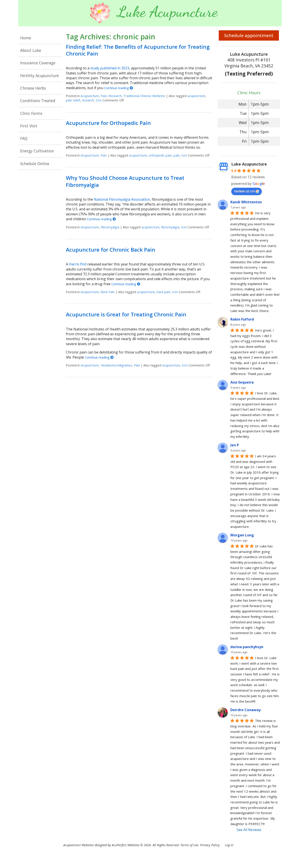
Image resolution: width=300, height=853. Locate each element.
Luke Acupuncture (249, 164)
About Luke (30, 50)
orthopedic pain (160, 155)
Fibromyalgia (110, 227)
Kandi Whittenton (246, 202)
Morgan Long (242, 535)
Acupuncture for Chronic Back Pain (110, 249)
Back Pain (108, 292)
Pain (104, 96)
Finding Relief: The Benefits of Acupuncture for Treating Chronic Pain (138, 50)
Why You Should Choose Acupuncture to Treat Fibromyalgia (125, 181)
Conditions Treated (37, 100)
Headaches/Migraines (116, 365)
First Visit (28, 125)
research (88, 100)
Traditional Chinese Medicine (144, 96)
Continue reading (117, 88)
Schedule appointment (248, 35)
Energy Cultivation (37, 150)
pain (176, 155)
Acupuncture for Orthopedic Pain (108, 122)
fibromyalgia (170, 227)
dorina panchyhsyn (246, 646)
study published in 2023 (109, 68)
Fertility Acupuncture (39, 75)
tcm (98, 100)
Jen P (234, 445)
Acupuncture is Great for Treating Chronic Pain (126, 314)
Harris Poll (77, 264)
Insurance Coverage (37, 62)
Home (25, 37)
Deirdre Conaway (245, 709)
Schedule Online (34, 163)
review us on (244, 191)
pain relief (73, 100)
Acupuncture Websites (78, 845)
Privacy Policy (210, 845)
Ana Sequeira (242, 382)
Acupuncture (90, 96)
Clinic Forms (31, 113)
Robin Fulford (242, 319)
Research (115, 96)
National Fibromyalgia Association (122, 199)
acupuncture (196, 96)
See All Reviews (249, 829)
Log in (229, 845)
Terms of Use (189, 845)
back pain (163, 292)
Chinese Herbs (33, 88)
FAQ (23, 138)
